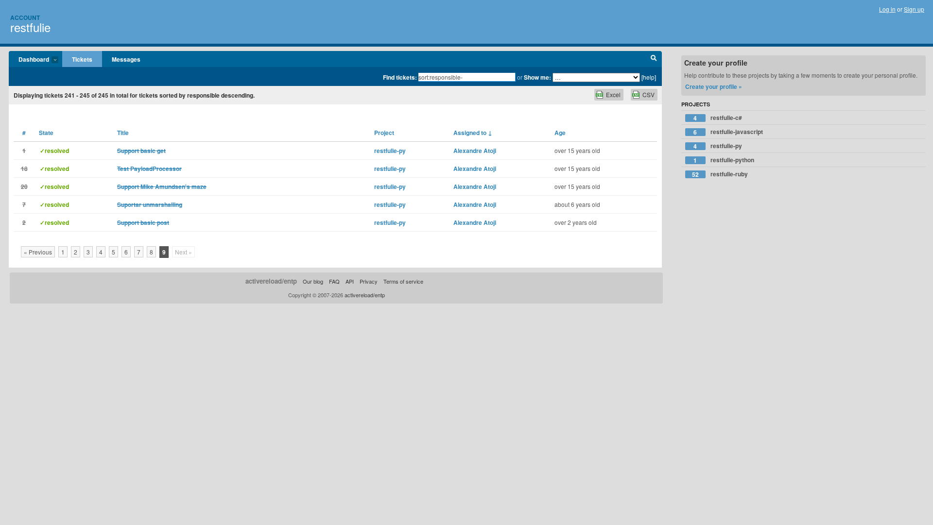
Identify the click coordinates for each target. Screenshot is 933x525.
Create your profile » (713, 86)
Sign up (914, 9)
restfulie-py (390, 150)
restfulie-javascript (728, 131)
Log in (887, 9)
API (350, 281)
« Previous (38, 252)
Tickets (82, 59)
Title (123, 132)
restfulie (30, 26)
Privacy (369, 281)
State (46, 132)
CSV (648, 94)
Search (654, 59)
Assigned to (472, 132)
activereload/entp (271, 281)
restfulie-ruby (720, 174)
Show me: (537, 77)
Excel (613, 94)
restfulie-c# (717, 117)
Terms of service (403, 281)
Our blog (313, 281)
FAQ (334, 281)
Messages (126, 59)
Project (384, 132)
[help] (648, 77)
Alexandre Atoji (474, 150)
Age (560, 132)
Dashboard (29, 60)
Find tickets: (400, 77)
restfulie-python (723, 160)
